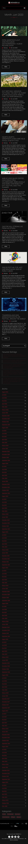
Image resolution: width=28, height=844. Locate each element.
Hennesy (5, 47)
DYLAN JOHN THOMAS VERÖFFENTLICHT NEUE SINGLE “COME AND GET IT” (14, 361)
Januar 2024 (5, 481)
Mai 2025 (4, 436)
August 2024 (5, 463)
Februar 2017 (5, 728)
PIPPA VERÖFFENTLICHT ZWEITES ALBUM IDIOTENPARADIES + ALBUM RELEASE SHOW (12, 42)
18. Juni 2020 (14, 189)
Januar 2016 (5, 767)
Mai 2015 (4, 791)
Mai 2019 (4, 648)
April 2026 (4, 403)
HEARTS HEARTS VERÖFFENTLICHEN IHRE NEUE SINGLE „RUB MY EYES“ (13, 139)
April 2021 (4, 579)
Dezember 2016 (6, 734)
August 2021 (5, 567)
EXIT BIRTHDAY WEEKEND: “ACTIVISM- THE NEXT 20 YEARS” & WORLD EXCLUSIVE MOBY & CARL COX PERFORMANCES (14, 94)
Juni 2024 (4, 469)
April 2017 (4, 722)
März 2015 (4, 797)
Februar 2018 (5, 693)
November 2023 (6, 487)
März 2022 (4, 546)
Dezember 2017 (6, 698)
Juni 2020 (4, 609)
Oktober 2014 (5, 803)
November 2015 (6, 773)
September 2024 (6, 460)
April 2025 (4, 439)
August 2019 (5, 639)
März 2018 (4, 690)
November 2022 (6, 523)
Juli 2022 (4, 535)
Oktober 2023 (5, 490)
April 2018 (4, 687)
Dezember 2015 (6, 770)
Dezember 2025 (6, 415)
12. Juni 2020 (14, 230)
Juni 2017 (4, 716)
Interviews (17, 814)
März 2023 (4, 511)
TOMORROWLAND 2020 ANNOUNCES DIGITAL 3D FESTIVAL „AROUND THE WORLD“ (14, 317)
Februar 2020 (5, 621)
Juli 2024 (4, 466)
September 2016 (6, 743)
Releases (19, 817)
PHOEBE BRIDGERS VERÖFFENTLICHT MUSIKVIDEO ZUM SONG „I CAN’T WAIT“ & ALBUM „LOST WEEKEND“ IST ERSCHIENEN (14, 381)
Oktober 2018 (5, 669)
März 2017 (4, 725)
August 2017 (5, 710)
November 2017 (6, 701)
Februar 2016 (5, 764)
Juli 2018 (4, 678)
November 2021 (6, 558)
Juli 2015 (4, 785)
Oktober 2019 (5, 633)
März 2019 (4, 654)
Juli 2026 (4, 394)
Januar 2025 (5, 448)
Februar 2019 (5, 657)
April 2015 (4, 794)
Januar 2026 (5, 412)
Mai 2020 (4, 612)
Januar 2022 (5, 552)
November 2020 (6, 594)
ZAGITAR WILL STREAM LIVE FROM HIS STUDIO (12, 227)
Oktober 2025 (5, 421)
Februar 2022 (5, 549)
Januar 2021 (5, 588)
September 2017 (6, 707)
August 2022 (5, 532)
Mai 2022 (4, 541)
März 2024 (4, 478)
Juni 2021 (4, 573)
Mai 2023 (4, 505)
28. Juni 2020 (14, 47)
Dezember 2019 (6, 627)
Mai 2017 (4, 719)
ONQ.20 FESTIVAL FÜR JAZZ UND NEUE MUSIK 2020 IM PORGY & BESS (12, 269)
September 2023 (6, 493)
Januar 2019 (5, 660)
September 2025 (6, 424)
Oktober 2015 (5, 776)
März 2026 (4, 406)
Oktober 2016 (5, 740)
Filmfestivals (10, 814)
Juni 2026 (4, 397)
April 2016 (4, 758)
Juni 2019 (4, 645)
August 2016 (5, 746)
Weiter (5, 66)
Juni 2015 (4, 788)
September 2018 (6, 672)
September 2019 (6, 636)
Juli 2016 (4, 749)
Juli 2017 (4, 713)
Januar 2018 (5, 696)
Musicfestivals (5, 817)
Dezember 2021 (6, 555)
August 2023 (5, 496)
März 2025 (4, 442)
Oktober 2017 (5, 704)
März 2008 (4, 806)
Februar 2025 (5, 445)
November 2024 (6, 454)
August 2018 (5, 675)
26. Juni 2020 (14, 98)
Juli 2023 (4, 499)
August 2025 (5, 427)
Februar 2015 (5, 800)
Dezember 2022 (6, 520)
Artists (4, 814)
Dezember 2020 (6, 591)
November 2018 (6, 666)
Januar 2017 (5, 731)
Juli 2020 (4, 606)
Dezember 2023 (6, 484)
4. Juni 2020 (14, 321)
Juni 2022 (4, 538)
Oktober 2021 (5, 561)
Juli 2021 (4, 570)
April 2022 (4, 544)
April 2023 (4, 508)
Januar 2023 (5, 517)
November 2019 (6, 630)
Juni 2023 (4, 502)
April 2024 (4, 475)
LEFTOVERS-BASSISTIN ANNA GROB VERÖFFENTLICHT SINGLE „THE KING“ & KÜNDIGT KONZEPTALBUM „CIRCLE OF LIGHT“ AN (14, 373)
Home (14, 20)
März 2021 (4, 582)
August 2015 (5, 782)
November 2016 (6, 737)
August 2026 (5, 392)
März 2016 (4, 761)
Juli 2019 (4, 642)
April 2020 (4, 615)
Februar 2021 (5, 585)
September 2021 (6, 564)
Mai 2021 (4, 576)
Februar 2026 (5, 409)
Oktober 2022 (5, 526)
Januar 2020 (5, 624)
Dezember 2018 (6, 663)
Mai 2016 (4, 755)
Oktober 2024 (5, 457)
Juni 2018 (4, 681)
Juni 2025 (4, 433)
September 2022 (6, 529)
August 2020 (5, 603)
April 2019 (4, 651)
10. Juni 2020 (14, 273)
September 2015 (6, 779)
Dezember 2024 (6, 451)
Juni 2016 (4, 752)
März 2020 (4, 618)
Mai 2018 (4, 684)
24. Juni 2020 (14, 142)
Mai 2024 (4, 472)
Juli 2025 (4, 430)
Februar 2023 (5, 514)
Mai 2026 (4, 400)
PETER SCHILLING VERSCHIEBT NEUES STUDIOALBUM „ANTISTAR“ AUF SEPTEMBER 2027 (13, 366)
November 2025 (6, 418)
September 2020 (6, 600)
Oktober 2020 (5, 597)
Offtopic (13, 817)
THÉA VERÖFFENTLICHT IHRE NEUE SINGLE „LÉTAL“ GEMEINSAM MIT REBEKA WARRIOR (14, 356)
